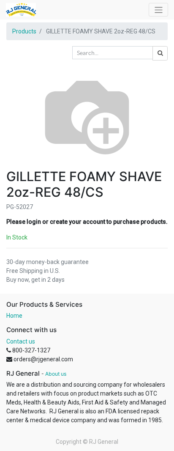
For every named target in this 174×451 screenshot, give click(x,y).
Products (24, 31)
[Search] (160, 53)
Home (14, 315)
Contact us (20, 341)
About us (55, 374)
